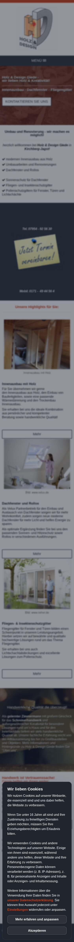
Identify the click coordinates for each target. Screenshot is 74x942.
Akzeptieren (37, 930)
